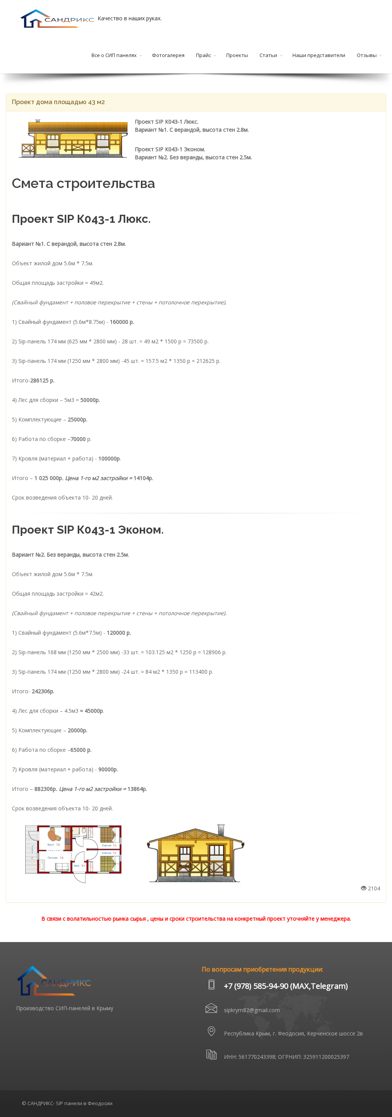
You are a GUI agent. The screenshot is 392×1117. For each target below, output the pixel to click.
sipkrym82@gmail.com (252, 1010)
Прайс (203, 55)
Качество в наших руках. (129, 18)
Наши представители (318, 55)
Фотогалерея (168, 55)
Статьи (268, 55)
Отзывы (367, 55)
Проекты (237, 55)
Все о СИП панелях (114, 55)
